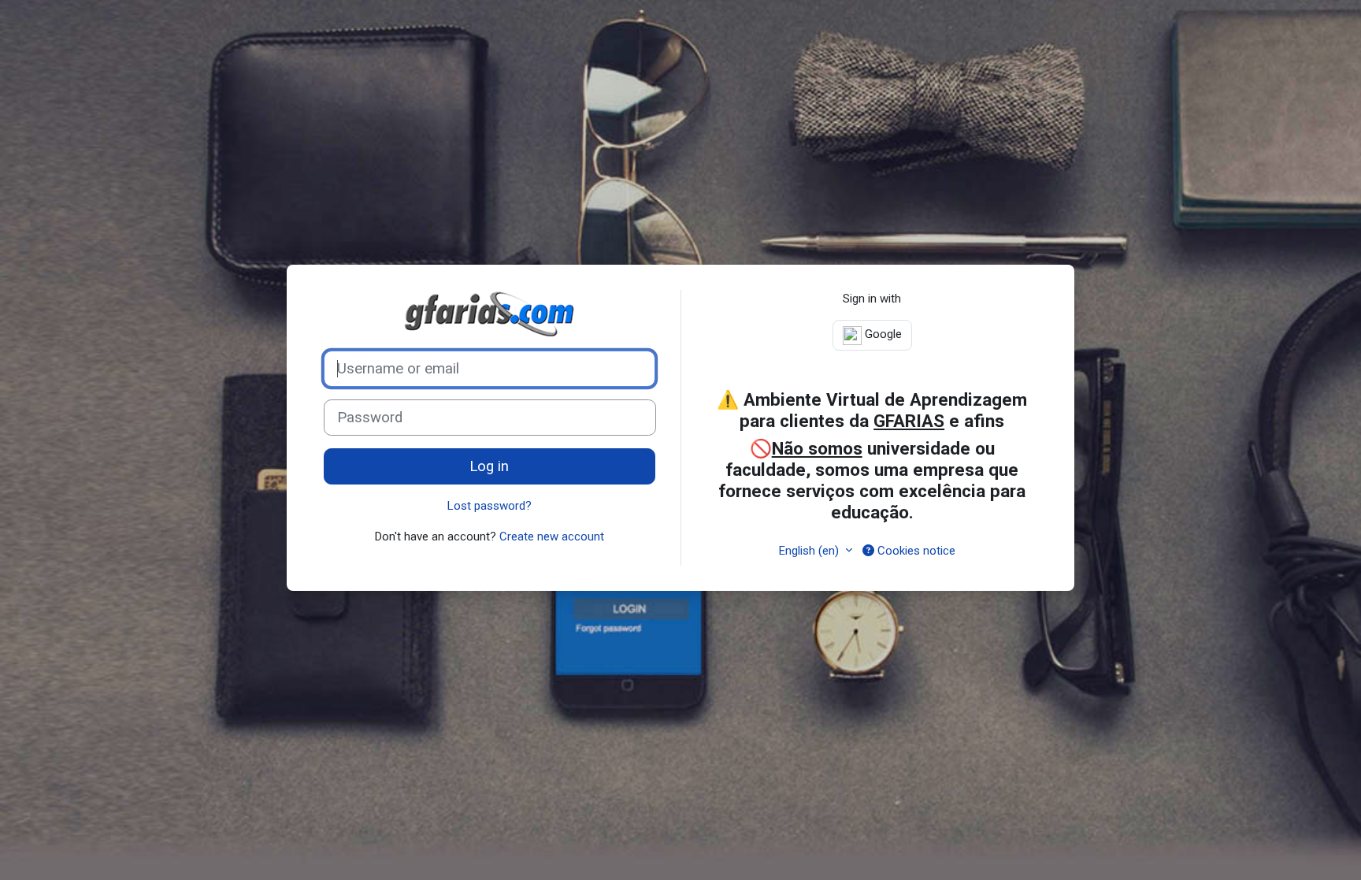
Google (882, 334)
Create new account (551, 536)
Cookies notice (914, 551)
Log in (489, 466)
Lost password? (489, 506)
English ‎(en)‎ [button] (810, 551)
